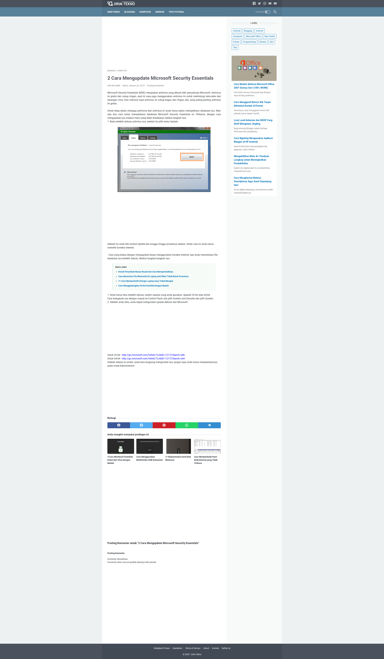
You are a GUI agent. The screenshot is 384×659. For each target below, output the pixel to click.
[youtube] (269, 3)
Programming (249, 42)
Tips (235, 47)
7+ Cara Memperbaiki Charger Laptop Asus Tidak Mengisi (145, 281)
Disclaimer (177, 648)
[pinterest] (164, 425)
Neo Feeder (269, 36)
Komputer (145, 12)
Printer (236, 42)
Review (263, 42)
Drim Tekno (113, 12)
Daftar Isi (226, 648)
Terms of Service (192, 648)
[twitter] (259, 3)
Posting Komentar (155, 85)
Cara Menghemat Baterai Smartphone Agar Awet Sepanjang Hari (252, 181)
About (206, 648)
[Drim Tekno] (123, 3)
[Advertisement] (164, 43)
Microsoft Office (253, 36)
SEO (272, 42)
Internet (259, 31)
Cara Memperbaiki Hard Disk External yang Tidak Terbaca (206, 460)
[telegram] (209, 425)
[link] (275, 3)
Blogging (129, 12)
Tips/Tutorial (176, 12)
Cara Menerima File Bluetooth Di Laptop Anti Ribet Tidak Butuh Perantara (153, 276)
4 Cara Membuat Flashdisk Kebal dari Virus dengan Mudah (120, 460)
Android (159, 12)
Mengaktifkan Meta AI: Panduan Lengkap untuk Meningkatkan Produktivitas (251, 160)
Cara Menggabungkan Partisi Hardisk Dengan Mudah (143, 285)
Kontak (215, 648)
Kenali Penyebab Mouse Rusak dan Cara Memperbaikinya (145, 272)
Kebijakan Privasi (162, 648)
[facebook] (254, 3)
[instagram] (264, 3)
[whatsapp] (187, 425)
